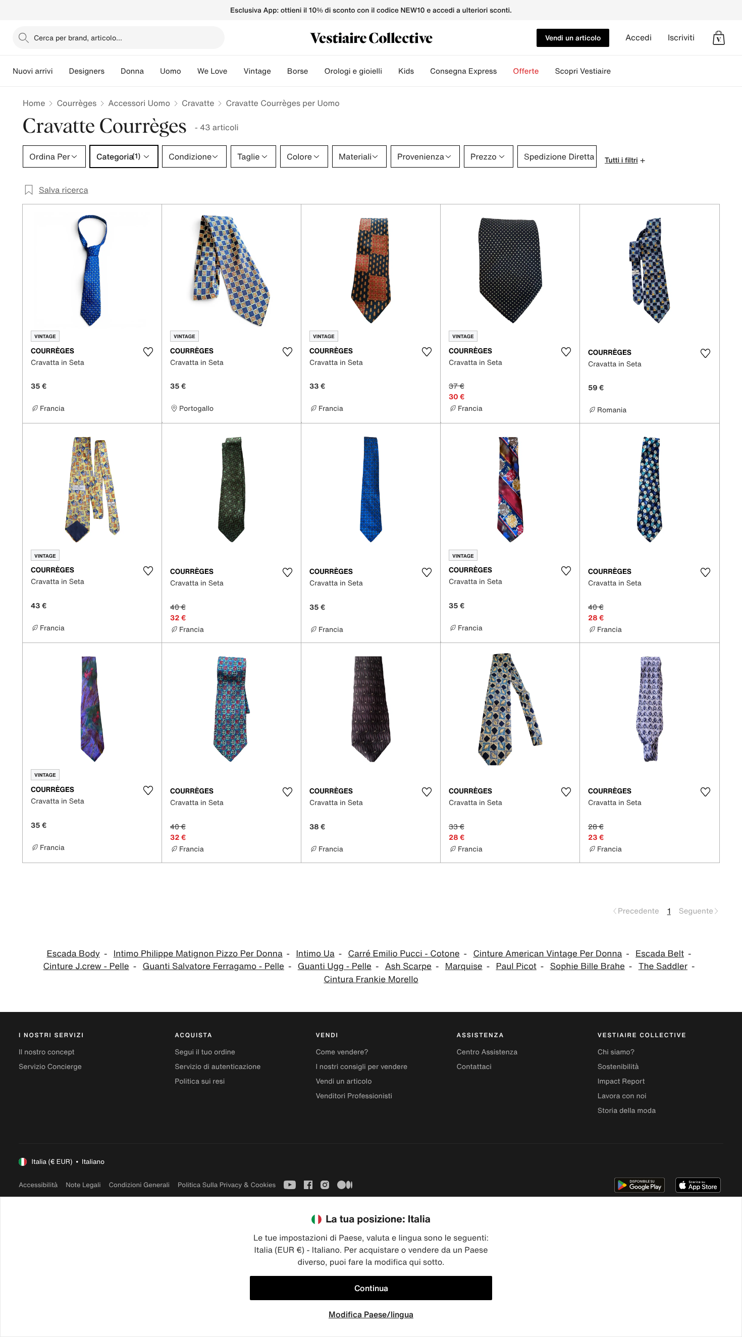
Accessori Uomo (139, 103)
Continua (371, 1288)
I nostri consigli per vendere (361, 1066)
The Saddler (663, 966)
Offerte (526, 71)
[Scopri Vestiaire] (619, 71)
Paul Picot (516, 966)
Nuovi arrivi (32, 71)
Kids (406, 71)
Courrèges (76, 103)
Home (34, 103)
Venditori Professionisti (353, 1096)
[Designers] (113, 71)
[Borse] (316, 71)
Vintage (257, 71)
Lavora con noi (622, 1096)
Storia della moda (627, 1110)
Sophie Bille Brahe (587, 966)
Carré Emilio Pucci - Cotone (404, 953)
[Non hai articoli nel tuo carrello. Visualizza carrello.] (719, 38)
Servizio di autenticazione (217, 1066)
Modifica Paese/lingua (371, 1314)
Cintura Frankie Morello (371, 979)
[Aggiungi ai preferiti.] (148, 352)
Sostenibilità (618, 1066)
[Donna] (152, 71)
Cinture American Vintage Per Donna (547, 953)
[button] (719, 38)
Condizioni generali (139, 1185)
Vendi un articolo (573, 37)
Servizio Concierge (50, 1066)
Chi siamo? (616, 1052)
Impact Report (621, 1081)
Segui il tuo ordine (205, 1052)
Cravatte (198, 103)
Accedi (638, 37)
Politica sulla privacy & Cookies (227, 1185)
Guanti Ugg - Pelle (335, 966)
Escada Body (73, 953)
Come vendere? (341, 1052)
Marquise (464, 966)
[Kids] (422, 71)
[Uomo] (189, 71)
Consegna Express (463, 71)
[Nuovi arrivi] (61, 71)
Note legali (83, 1185)
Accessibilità (38, 1185)
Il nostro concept (47, 1052)
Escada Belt (659, 953)
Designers (86, 71)
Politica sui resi (200, 1081)
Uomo (170, 71)
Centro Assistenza (487, 1052)
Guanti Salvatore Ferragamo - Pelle (213, 966)
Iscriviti (681, 37)
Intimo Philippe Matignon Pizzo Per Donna (198, 953)
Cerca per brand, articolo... (78, 37)
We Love (212, 71)
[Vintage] (279, 71)
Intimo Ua (315, 953)
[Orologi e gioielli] (390, 71)
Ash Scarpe (408, 966)
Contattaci (474, 1066)
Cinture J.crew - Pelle (86, 966)
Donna (132, 71)
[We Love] (235, 71)
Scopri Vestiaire (583, 71)
